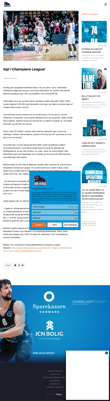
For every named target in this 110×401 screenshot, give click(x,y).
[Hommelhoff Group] (89, 301)
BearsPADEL (55, 381)
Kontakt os (55, 374)
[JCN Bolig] (49, 320)
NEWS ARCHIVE (89, 224)
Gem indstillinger (70, 225)
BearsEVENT (55, 384)
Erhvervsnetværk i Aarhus (55, 377)
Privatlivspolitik (55, 371)
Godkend (39, 225)
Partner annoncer (55, 387)
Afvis (55, 225)
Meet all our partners (43, 352)
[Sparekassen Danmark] (49, 293)
